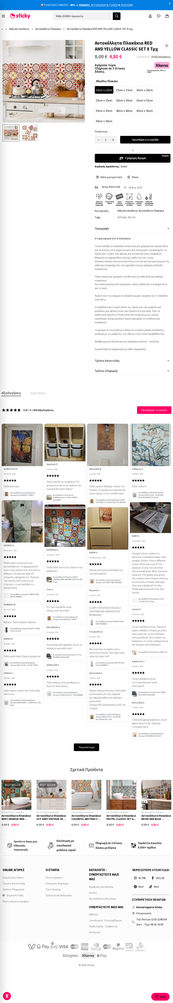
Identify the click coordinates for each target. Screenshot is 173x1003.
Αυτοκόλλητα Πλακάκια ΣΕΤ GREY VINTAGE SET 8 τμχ (51, 819)
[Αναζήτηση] (116, 16)
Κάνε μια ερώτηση (111, 177)
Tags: (98, 217)
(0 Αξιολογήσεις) (160, 56)
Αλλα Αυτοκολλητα (19, 28)
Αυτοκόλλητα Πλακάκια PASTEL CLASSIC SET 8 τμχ (121, 819)
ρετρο (132, 217)
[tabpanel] (86, 578)
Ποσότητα (101, 131)
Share (135, 177)
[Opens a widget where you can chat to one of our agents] (160, 997)
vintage (123, 217)
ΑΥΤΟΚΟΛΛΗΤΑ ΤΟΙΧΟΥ (104, 5)
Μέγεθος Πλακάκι (107, 81)
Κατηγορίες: (102, 210)
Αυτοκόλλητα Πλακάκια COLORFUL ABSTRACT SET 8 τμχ (86, 819)
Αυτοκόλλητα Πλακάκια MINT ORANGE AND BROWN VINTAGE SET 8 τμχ (16, 820)
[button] (166, 46)
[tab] (11, 393)
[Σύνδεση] (150, 16)
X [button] (169, 3)
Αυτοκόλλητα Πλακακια (48, 28)
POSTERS (126, 5)
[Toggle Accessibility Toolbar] (7, 996)
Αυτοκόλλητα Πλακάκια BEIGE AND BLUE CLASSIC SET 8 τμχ (156, 819)
